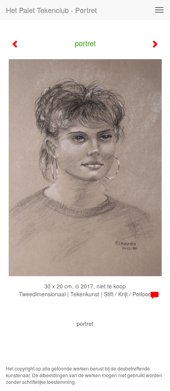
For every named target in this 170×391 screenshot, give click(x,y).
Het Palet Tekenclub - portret (51, 10)
